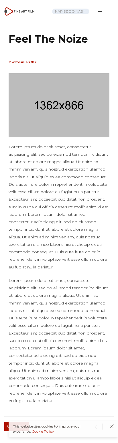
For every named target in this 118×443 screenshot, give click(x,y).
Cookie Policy (43, 431)
